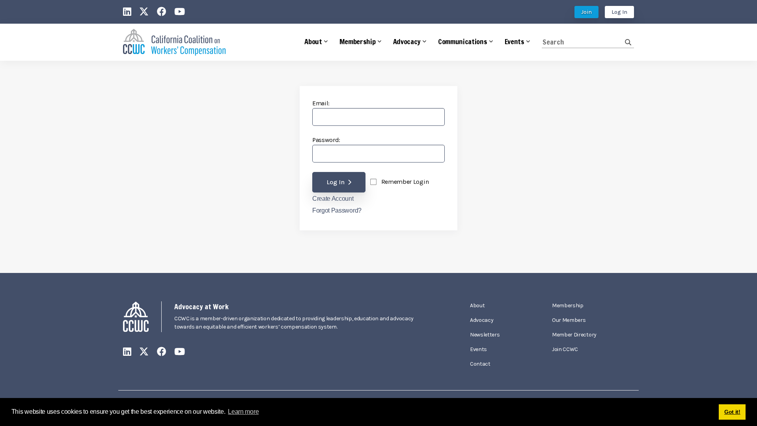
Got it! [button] (732, 412)
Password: (326, 140)
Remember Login (405, 181)
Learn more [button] (243, 411)
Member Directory (574, 334)
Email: (321, 103)
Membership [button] (357, 41)
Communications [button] (462, 41)
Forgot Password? (337, 210)
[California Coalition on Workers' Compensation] (174, 42)
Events (478, 349)
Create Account (333, 199)
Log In (619, 12)
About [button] (313, 41)
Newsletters (485, 334)
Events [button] (514, 41)
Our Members (568, 320)
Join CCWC (565, 349)
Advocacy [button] (407, 41)
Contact (480, 364)
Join (586, 12)
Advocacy (481, 320)
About (477, 305)
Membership (568, 305)
